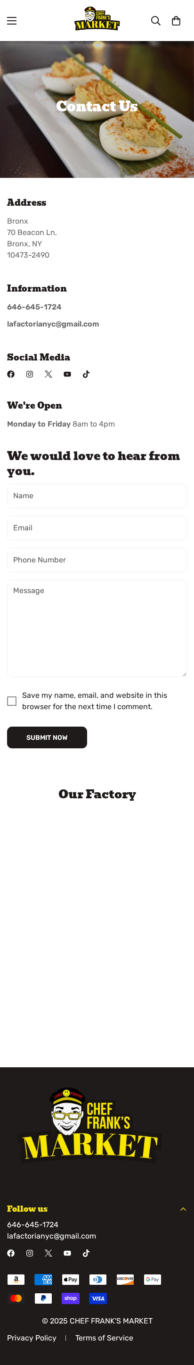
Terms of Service (104, 1337)
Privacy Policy (32, 1337)
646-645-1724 (32, 1224)
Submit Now (47, 738)
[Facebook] (11, 374)
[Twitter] (48, 374)
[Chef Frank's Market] (97, 20)
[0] (176, 21)
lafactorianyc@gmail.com (51, 1235)
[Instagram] (29, 374)
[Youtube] (67, 374)
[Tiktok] (86, 374)
